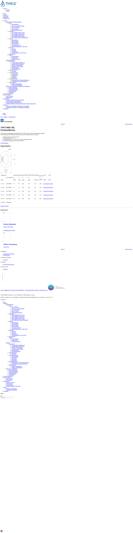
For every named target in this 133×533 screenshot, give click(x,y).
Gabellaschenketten (13, 90)
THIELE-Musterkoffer (17, 83)
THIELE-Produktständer (17, 85)
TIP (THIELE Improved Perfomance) (20, 37)
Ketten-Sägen (15, 57)
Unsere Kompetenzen (8, 376)
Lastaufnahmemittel (16, 68)
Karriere (5, 387)
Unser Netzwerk (9, 102)
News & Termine (7, 377)
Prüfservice (14, 76)
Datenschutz (6, 16)
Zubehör (11, 337)
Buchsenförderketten (13, 88)
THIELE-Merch (12, 365)
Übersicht (63, 124)
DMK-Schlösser (15, 42)
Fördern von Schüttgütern (11, 86)
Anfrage (5, 14)
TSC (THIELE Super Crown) (18, 33)
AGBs (2, 290)
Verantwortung (9, 101)
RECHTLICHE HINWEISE (17, 290)
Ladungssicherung (13, 352)
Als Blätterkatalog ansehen (9, 230)
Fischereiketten (15, 73)
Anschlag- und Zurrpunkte (17, 66)
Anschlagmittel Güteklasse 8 (18, 64)
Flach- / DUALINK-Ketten (18, 26)
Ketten (10, 305)
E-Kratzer (14, 50)
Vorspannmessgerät (16, 59)
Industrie (8, 60)
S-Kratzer (14, 49)
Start (2, 117)
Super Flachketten (16, 27)
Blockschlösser (15, 40)
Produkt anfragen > (5, 206)
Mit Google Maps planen (8, 264)
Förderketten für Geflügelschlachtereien (20, 80)
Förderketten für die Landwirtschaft (19, 81)
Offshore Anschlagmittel (17, 65)
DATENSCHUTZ (43, 290)
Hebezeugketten (15, 67)
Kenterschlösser (15, 43)
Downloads (5, 391)
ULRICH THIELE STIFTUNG (13, 103)
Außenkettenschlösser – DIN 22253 (19, 46)
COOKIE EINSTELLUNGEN (32, 290)
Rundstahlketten (15, 24)
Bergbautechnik (9, 22)
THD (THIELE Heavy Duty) (18, 32)
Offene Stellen (6, 255)
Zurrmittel (14, 71)
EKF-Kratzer (14, 51)
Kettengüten (11, 313)
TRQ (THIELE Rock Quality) (18, 36)
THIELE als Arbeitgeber (11, 106)
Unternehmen (6, 381)
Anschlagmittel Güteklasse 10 (18, 62)
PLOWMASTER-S (16, 45)
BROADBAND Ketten (17, 30)
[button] (2, 531)
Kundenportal (6, 18)
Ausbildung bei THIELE (11, 107)
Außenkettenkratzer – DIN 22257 (19, 52)
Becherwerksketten (13, 87)
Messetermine (9, 97)
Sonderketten (14, 75)
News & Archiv (9, 96)
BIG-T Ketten (15, 28)
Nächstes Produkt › (128, 124)
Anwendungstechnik (13, 355)
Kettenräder (14, 77)
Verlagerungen (12, 54)
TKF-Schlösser (15, 41)
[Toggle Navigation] (1, 111)
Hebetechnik (11, 344)
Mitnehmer (11, 330)
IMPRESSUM (7, 290)
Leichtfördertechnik (13, 361)
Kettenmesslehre (15, 56)
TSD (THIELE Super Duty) (18, 35)
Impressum (5, 17)
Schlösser (11, 321)
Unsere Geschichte (10, 100)
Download (45, 183)
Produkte (5, 303)
